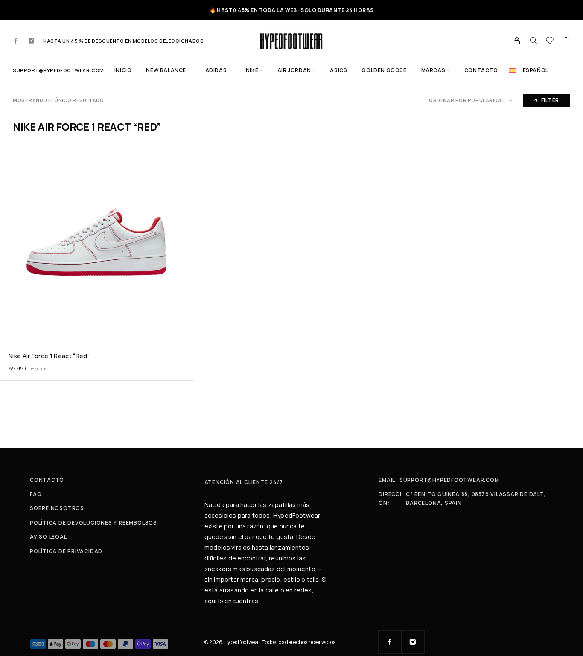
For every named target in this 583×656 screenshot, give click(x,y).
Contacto (481, 70)
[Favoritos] (550, 41)
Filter (550, 100)
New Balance (166, 70)
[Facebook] (16, 40)
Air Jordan (294, 70)
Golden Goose (383, 70)
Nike (252, 70)
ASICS (338, 70)
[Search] (533, 40)
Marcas (433, 70)
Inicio (123, 70)
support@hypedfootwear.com (58, 70)
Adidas (216, 70)
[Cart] (566, 41)
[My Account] (517, 40)
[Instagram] (31, 40)
